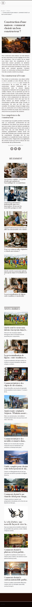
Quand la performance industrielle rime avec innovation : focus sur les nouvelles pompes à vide (13, 205)
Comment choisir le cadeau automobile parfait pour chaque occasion (15, 579)
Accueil (3, 11)
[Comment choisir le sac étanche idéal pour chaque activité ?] (16, 485)
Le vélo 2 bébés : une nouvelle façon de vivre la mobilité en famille (15, 524)
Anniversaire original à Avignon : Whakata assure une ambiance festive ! (15, 413)
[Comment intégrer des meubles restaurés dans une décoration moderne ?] (16, 429)
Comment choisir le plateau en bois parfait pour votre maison (13, 552)
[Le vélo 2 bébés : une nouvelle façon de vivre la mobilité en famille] (16, 513)
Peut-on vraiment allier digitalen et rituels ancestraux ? (15, 250)
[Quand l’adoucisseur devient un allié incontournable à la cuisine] (15, 218)
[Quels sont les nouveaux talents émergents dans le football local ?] (15, 261)
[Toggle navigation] (3, 2)
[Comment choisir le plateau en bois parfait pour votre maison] (16, 540)
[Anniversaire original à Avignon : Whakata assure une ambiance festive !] (16, 402)
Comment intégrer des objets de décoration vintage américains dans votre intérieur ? (14, 386)
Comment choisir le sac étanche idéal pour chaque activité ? (15, 496)
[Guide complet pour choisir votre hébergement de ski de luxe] (16, 457)
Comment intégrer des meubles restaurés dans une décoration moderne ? (15, 441)
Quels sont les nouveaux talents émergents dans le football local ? (15, 272)
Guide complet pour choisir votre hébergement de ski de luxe (16, 468)
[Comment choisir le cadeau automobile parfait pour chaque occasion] (16, 568)
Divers (8, 11)
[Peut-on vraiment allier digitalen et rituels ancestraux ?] (15, 240)
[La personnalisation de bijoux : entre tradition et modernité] (15, 285)
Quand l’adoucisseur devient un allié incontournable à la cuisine (15, 228)
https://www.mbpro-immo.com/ (11, 82)
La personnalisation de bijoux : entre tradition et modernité (15, 295)
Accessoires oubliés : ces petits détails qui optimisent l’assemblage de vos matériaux (15, 181)
